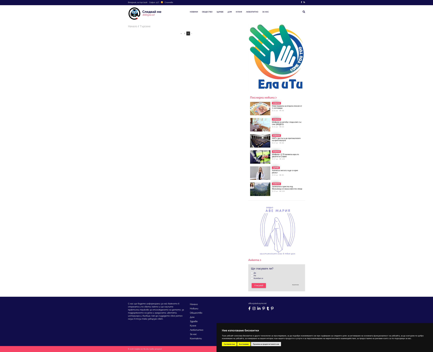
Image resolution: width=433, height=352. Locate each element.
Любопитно (252, 12)
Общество (207, 12)
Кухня (239, 12)
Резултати (295, 284)
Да (255, 273)
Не (255, 276)
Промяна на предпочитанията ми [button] (266, 344)
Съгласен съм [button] (229, 344)
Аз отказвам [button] (244, 344)
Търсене (145, 26)
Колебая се (258, 278)
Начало (132, 26)
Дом (230, 12)
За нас (265, 12)
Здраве (219, 12)
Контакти (196, 338)
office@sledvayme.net (257, 303)
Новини (194, 12)
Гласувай (258, 285)
